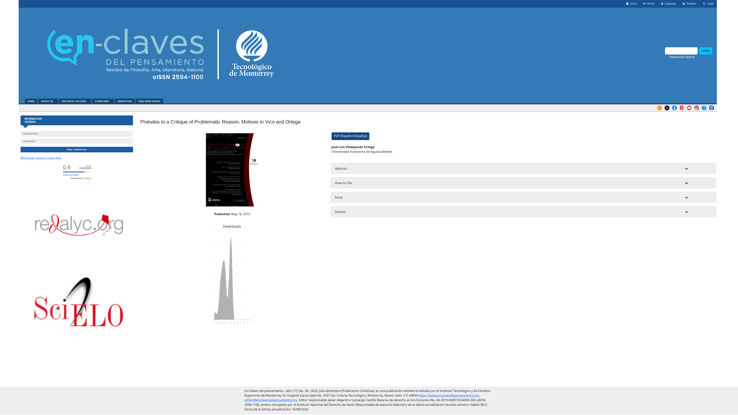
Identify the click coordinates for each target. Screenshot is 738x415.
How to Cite (343, 183)
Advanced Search (682, 57)
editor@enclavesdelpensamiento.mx (270, 400)
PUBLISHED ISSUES (149, 101)
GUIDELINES (102, 101)
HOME (31, 101)
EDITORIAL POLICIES (74, 101)
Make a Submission (77, 149)
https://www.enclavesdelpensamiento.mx (448, 395)
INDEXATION (125, 101)
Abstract (341, 168)
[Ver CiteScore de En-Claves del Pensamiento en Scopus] (77, 172)
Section (340, 212)
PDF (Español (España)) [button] (350, 136)
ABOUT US (47, 101)
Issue (339, 197)
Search (706, 51)
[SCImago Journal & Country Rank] (41, 157)
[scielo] (78, 304)
